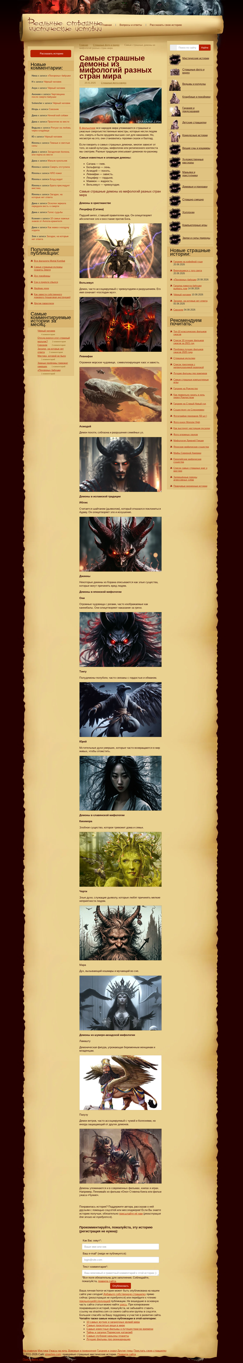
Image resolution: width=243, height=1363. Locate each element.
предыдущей (87, 1301)
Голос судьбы (55, 212)
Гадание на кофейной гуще (188, 261)
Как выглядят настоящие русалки (191, 428)
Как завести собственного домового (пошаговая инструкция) (52, 296)
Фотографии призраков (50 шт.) (190, 416)
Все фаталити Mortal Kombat (49, 261)
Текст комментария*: (95, 1266)
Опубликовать (120, 1285)
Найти (204, 47)
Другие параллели (44, 303)
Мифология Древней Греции (188, 440)
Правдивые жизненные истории (190, 486)
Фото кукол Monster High (186, 422)
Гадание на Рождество (185, 388)
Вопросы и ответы (131, 24)
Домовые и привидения (82, 1350)
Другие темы (125, 1350)
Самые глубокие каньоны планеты (107, 1335)
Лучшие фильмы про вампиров (190, 373)
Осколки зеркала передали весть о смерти (49, 204)
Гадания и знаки (107, 1350)
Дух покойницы (42, 276)
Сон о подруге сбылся (46, 282)
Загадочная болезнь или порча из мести (51, 153)
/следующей (102, 1301)
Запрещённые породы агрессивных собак (185, 478)
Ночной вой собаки (58, 115)
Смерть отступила (60, 167)
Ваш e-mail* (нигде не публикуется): (104, 1253)
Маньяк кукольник (57, 160)
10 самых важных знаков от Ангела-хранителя (50, 220)
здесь (123, 1304)
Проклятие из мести (58, 121)
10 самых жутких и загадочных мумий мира (113, 1321)
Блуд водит (56, 179)
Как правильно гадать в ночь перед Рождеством (189, 396)
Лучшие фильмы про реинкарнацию (108, 1339)
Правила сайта (126, 1354)
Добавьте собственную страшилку (124, 1294)
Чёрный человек (52, 81)
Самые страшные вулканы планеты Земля (48, 268)
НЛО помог (56, 173)
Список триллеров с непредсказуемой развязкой (188, 366)
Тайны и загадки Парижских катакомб (109, 1332)
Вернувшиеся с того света (187, 270)
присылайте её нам (131, 1213)
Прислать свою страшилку (150, 1350)
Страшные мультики (184, 358)
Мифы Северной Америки (187, 453)
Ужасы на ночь (58, 1350)
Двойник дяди (41, 288)
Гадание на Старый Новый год (189, 403)
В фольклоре (87, 127)
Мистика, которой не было (52, 356)
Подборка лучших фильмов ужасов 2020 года (188, 350)
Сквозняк (54, 109)
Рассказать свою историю (166, 24)
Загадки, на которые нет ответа (47, 196)
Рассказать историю (51, 53)
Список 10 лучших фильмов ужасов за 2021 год (188, 342)
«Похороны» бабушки (59, 75)
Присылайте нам (33, 1359)
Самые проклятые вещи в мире (105, 1325)
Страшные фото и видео (106, 45)
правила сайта (107, 1281)
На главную (30, 1350)
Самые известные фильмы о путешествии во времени (119, 1328)
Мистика (43, 1350)
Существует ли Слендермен (188, 409)
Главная (107, 24)
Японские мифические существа (191, 446)
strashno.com (53, 1354)
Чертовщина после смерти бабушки (48, 95)
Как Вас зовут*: (92, 1240)
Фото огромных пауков (185, 434)
